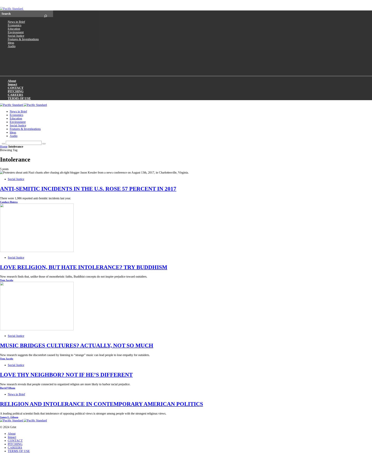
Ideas (11, 42)
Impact (12, 84)
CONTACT (15, 87)
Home (4, 146)
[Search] (45, 13)
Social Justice (16, 35)
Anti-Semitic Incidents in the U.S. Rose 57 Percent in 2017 (88, 189)
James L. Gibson (9, 417)
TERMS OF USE (19, 98)
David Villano (7, 388)
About (12, 81)
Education (14, 28)
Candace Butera (9, 202)
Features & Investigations (23, 39)
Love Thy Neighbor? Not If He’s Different (66, 375)
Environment (16, 32)
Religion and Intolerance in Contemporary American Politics (101, 404)
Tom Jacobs (6, 280)
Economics (14, 25)
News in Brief (16, 21)
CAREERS (15, 94)
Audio (12, 46)
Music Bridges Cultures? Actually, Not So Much (76, 345)
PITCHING (15, 91)
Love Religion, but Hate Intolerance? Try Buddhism (83, 267)
